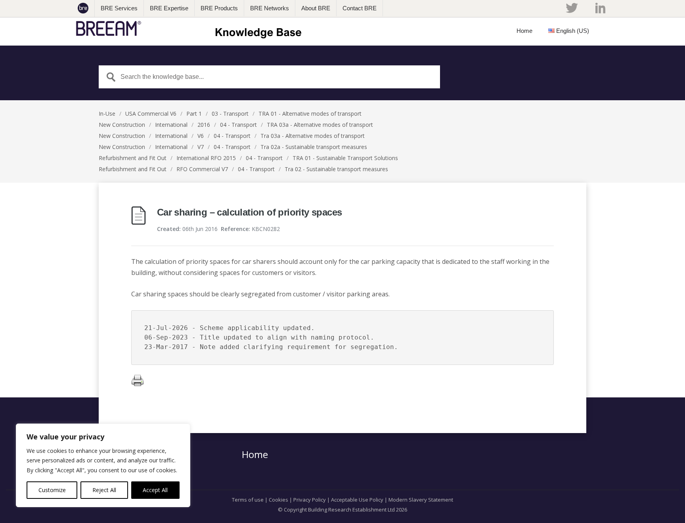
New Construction (122, 124)
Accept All (155, 490)
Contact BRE (359, 8)
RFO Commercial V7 (202, 169)
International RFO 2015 (206, 158)
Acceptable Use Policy (357, 499)
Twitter (571, 8)
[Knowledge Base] (191, 28)
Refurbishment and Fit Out (132, 158)
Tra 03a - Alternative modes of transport (312, 135)
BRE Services (119, 8)
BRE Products (219, 8)
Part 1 (194, 113)
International (171, 124)
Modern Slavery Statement (420, 499)
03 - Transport (230, 113)
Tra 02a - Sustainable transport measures (313, 147)
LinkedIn (600, 8)
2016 (203, 124)
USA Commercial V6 (150, 113)
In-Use (107, 113)
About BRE (315, 8)
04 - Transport (238, 124)
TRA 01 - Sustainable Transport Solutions (345, 158)
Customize (52, 490)
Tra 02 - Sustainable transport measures (336, 169)
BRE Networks (269, 8)
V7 (200, 147)
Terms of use (248, 499)
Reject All (104, 490)
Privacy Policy (309, 499)
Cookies (278, 499)
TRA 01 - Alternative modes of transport (310, 113)
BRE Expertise (169, 8)
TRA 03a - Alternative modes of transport (320, 124)
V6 (200, 135)
